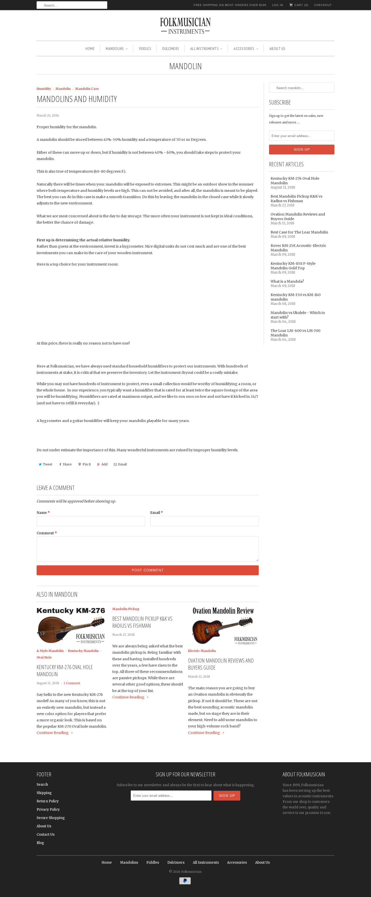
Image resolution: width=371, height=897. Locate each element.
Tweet (47, 464)
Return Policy (48, 801)
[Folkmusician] (185, 26)
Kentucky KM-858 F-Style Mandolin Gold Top (293, 265)
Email (122, 464)
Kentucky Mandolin (83, 651)
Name (43, 513)
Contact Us (46, 834)
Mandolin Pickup (125, 609)
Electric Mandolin (202, 651)
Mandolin (63, 89)
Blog (40, 843)
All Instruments (204, 48)
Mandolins (115, 48)
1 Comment (72, 683)
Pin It (87, 464)
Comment (47, 533)
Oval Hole (44, 657)
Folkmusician (191, 872)
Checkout (323, 5)
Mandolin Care (87, 89)
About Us (277, 48)
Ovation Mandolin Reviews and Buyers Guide (221, 664)
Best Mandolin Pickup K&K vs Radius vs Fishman (142, 622)
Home (90, 48)
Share (67, 464)
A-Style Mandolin (50, 651)
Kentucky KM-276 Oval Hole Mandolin (65, 670)
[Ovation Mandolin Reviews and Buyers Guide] (223, 644)
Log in (277, 5)
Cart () (301, 5)
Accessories (244, 48)
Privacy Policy (48, 809)
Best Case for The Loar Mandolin (299, 232)
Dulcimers (170, 48)
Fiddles (145, 48)
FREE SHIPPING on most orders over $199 (230, 5)
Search (42, 784)
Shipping (44, 793)
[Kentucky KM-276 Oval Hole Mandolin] (72, 644)
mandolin (185, 66)
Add (104, 464)
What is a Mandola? (287, 281)
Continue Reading (53, 732)
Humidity (44, 89)
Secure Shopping (51, 818)
